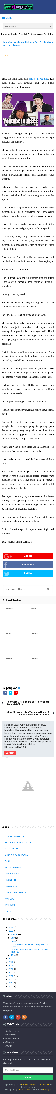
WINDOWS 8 (10, 905)
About (8, 1046)
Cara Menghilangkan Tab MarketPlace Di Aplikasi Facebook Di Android (28, 713)
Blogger (47, 1089)
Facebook (28, 564)
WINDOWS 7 (10, 899)
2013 (11, 986)
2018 (11, 969)
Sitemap (9, 1042)
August (14, 934)
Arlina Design (24, 1089)
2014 (11, 983)
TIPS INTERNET (11, 880)
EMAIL (8, 861)
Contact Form (12, 1031)
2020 (11, 962)
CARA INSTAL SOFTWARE (16, 855)
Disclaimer (10, 1034)
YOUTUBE (9, 911)
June (13, 941)
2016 (11, 976)
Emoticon (10, 753)
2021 (11, 958)
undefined (9, 609)
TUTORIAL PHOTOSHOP (15, 892)
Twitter (28, 573)
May (13, 955)
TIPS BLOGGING (12, 874)
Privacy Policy (12, 1038)
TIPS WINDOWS (11, 886)
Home (4, 34)
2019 (11, 965)
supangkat (10, 688)
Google (28, 555)
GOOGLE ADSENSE (13, 867)
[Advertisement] (25, 67)
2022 (11, 931)
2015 (11, 979)
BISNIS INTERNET (12, 849)
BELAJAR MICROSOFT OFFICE (18, 842)
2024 (11, 927)
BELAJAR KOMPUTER (14, 836)
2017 (11, 972)
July (13, 938)
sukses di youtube (38, 78)
